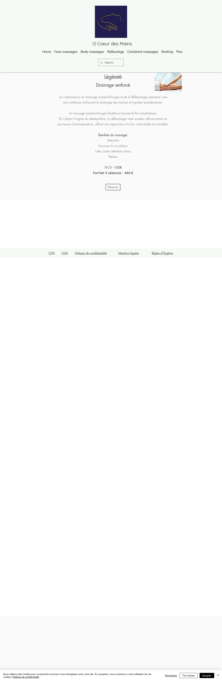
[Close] (218, 675)
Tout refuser (188, 675)
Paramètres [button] (171, 675)
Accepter (206, 675)
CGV (52, 253)
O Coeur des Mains (112, 43)
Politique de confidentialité (25, 677)
